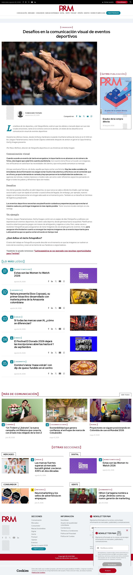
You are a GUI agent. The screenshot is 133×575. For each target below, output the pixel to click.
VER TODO (125, 395)
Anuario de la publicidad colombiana (69, 524)
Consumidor (40, 13)
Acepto (108, 570)
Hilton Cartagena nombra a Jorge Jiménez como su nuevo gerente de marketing (114, 495)
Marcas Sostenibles (52, 13)
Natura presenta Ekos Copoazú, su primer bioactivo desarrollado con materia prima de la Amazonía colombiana (30, 298)
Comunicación (22, 13)
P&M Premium (113, 13)
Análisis (39, 459)
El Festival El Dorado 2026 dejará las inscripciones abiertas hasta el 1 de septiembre (34, 344)
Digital (62, 13)
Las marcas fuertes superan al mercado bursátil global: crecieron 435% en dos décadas (48, 466)
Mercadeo (31, 13)
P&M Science (40, 490)
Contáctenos (65, 528)
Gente (67, 13)
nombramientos (105, 490)
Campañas (10, 424)
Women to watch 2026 (98, 13)
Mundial (94, 424)
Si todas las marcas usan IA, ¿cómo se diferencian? (34, 322)
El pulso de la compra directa (113, 120)
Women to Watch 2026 (111, 459)
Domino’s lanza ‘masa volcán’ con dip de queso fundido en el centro (33, 366)
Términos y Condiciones (69, 531)
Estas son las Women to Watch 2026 (31, 274)
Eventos (86, 13)
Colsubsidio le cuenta (58, 424)
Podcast (73, 13)
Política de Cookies (38, 572)
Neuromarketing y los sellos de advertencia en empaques (48, 495)
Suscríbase (121, 2)
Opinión (80, 13)
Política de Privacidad (68, 534)
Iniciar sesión (109, 2)
